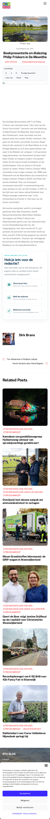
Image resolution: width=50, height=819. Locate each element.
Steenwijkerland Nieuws (33, 62)
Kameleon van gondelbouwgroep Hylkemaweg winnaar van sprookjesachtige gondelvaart (22, 439)
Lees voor (9, 78)
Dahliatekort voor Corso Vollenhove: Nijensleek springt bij (24, 735)
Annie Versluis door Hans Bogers (27, 363)
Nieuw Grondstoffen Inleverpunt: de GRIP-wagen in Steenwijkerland (24, 558)
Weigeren (25, 800)
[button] (46, 765)
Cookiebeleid (17, 813)
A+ (17, 73)
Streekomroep (12, 432)
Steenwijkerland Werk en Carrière (24, 609)
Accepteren (25, 793)
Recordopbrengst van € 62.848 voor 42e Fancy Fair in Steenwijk (24, 678)
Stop (26, 78)
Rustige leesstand (28, 73)
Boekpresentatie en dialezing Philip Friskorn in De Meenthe (25, 55)
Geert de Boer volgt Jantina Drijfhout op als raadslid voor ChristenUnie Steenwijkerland (25, 619)
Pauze (18, 78)
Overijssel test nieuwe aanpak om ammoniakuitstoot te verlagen (23, 501)
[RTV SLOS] (6, 7)
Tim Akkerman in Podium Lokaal (22, 359)
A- (6, 73)
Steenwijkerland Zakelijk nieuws (23, 492)
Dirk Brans (11, 62)
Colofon (6, 759)
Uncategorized (32, 729)
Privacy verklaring (29, 813)
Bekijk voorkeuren (25, 807)
